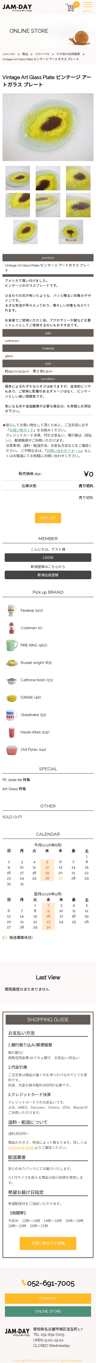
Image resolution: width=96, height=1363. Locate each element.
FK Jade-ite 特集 (16, 780)
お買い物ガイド (21, 430)
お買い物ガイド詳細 (48, 1243)
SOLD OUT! (12, 817)
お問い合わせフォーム (64, 451)
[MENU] (88, 5)
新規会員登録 (48, 574)
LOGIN (48, 557)
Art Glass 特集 (14, 789)
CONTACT (48, 1298)
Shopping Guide (21, 1147)
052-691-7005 (51, 1283)
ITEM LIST (48, 518)
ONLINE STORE (48, 1311)
